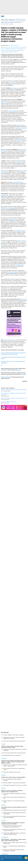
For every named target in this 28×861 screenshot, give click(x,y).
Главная (2, 19)
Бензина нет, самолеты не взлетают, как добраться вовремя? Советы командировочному (12, 791)
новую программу (21, 125)
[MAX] (11, 16)
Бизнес (3, 744)
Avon (20, 50)
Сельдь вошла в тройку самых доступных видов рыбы (14, 741)
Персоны (4, 758)
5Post (23, 50)
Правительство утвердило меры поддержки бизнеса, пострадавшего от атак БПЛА (13, 850)
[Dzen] (13, 16)
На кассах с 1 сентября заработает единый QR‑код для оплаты (14, 847)
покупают (9, 286)
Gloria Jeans (6, 50)
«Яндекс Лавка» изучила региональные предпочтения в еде (14, 798)
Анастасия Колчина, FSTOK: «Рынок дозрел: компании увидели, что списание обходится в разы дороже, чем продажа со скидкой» (13, 761)
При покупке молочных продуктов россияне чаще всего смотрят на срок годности (14, 830)
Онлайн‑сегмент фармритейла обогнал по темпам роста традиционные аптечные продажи (14, 834)
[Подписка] (21, 16)
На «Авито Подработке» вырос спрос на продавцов (13, 734)
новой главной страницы (20, 162)
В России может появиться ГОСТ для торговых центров (14, 752)
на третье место (12, 82)
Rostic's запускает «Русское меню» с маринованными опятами (14, 769)
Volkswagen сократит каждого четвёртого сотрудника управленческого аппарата (13, 738)
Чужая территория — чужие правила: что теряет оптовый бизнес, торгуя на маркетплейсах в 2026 (13, 840)
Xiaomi (2, 50)
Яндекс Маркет (21, 48)
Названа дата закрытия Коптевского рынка (11, 772)
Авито (15, 50)
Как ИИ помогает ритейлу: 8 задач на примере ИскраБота (13, 777)
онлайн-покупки (12, 47)
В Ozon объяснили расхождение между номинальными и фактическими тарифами (14, 817)
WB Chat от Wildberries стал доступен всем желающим (14, 782)
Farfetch (2, 51)
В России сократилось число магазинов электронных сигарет (13, 801)
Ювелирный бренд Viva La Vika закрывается (12, 755)
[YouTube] (16, 16)
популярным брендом (13, 219)
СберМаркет (8, 48)
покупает (19, 59)
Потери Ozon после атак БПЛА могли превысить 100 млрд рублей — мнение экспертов (15, 765)
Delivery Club (5, 47)
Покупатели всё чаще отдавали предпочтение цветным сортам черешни (14, 813)
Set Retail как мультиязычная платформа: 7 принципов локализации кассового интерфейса (13, 823)
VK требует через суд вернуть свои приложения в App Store (14, 389)
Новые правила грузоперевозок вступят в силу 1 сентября (15, 785)
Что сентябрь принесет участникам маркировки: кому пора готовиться (14, 808)
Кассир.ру (12, 48)
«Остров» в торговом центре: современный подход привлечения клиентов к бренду (12, 747)
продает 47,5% (23, 299)
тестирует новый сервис (14, 110)
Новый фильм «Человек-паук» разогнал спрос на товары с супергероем (15, 750)
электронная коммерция (13, 51)
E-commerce (4, 837)
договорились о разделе (16, 88)
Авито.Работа (11, 50)
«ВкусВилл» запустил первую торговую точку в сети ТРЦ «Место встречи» (14, 843)
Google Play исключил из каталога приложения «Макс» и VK (14, 398)
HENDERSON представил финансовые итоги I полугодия (14, 810)
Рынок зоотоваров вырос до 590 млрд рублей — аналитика (13, 780)
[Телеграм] (6, 16)
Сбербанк (18, 47)
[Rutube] (18, 16)
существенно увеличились (19, 139)
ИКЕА (18, 50)
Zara (4, 48)
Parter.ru (16, 48)
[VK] (8, 16)
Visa (24, 48)
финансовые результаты (13, 272)
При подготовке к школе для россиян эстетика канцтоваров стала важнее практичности (12, 826)
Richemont (6, 51)
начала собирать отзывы (19, 230)
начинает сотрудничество (9, 339)
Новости (6, 19)
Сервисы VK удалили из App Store (8, 401)
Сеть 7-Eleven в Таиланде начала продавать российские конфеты (14, 794)
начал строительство (22, 128)
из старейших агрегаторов (17, 182)
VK (8, 47)
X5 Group (21, 47)
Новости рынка (11, 19)
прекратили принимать (9, 207)
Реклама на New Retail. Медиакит (14, 336)
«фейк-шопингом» (20, 264)
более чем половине (5, 102)
